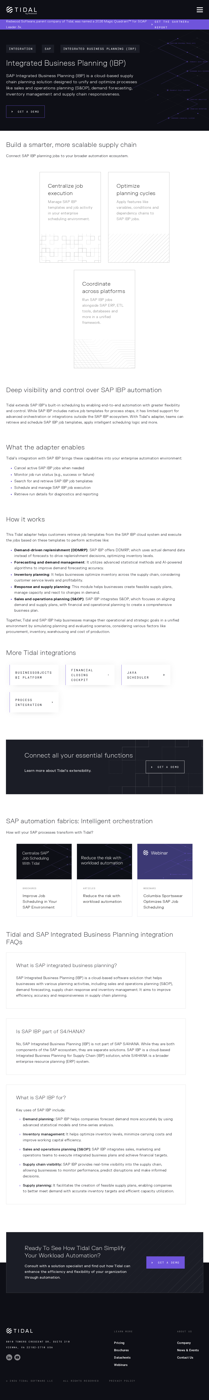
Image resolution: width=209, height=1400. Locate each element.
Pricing (119, 1343)
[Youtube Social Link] (17, 1359)
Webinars (121, 1365)
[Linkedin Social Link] (10, 1359)
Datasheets (122, 1357)
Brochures (121, 1350)
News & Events (188, 1350)
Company (184, 1343)
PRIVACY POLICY (122, 1380)
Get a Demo (28, 111)
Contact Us (185, 1357)
